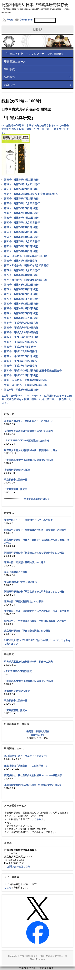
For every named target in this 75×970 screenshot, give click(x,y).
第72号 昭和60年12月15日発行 (22, 270)
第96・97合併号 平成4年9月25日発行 (25, 380)
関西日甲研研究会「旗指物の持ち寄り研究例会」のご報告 (34, 552)
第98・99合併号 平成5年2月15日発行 (25, 384)
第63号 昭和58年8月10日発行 (21, 236)
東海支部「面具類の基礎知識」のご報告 (25, 562)
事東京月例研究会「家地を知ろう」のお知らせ (28, 421)
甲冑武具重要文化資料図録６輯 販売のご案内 (28, 661)
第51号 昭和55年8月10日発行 (21, 179)
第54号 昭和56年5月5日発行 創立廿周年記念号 (31, 193)
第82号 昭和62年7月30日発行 (21, 313)
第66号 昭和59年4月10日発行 (21, 251)
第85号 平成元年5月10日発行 (21, 327)
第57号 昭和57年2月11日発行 (21, 208)
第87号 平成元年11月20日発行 (22, 337)
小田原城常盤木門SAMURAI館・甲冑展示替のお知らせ (32, 785)
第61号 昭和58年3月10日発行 (21, 227)
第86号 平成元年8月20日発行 (21, 332)
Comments (26, 19)
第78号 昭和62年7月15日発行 (21, 294)
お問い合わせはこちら (18, 866)
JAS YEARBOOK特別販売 (18, 671)
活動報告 (9, 77)
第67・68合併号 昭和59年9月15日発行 (26, 256)
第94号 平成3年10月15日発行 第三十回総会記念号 (33, 370)
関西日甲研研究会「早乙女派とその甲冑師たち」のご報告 (34, 591)
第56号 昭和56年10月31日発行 (22, 203)
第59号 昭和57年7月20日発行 (21, 217)
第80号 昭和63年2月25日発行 (21, 303)
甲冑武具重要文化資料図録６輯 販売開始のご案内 (30, 450)
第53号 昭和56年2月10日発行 (21, 189)
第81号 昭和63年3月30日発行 (21, 308)
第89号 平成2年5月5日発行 (20, 346)
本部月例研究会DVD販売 (17, 469)
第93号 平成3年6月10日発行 (20, 365)
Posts (10, 19)
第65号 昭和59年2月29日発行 (21, 246)
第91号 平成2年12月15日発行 (21, 356)
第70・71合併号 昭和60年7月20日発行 (26, 265)
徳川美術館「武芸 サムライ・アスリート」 (27, 755)
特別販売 (9, 69)
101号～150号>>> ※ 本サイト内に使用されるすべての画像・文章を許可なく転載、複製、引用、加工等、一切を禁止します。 (37, 399)
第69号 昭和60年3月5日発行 (20, 260)
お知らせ (9, 84)
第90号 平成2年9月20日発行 (20, 351)
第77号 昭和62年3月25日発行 (21, 289)
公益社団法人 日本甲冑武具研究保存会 (35, 5)
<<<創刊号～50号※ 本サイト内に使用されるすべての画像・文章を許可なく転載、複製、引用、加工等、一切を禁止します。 (36, 129)
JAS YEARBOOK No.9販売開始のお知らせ (26, 440)
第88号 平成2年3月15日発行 (20, 341)
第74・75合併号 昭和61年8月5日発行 (25, 279)
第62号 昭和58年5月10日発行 (21, 232)
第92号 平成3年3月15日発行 (20, 361)
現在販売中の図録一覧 (15, 479)
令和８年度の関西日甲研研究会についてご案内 (28, 430)
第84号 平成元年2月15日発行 (21, 322)
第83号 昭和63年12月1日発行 (21, 317)
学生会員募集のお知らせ (36, 499)
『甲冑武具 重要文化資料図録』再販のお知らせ (28, 460)
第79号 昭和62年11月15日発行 (22, 299)
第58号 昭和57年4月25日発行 (21, 212)
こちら (37, 819)
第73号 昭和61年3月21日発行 (21, 275)
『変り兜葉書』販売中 (15, 489)
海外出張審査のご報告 (15, 572)
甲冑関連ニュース (15, 61)
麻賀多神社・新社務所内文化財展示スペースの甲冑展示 (33, 775)
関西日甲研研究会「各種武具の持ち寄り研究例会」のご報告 (35, 530)
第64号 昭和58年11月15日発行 (22, 241)
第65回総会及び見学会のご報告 (20, 582)
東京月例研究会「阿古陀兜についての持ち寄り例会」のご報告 (36, 611)
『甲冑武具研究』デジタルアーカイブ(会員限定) (33, 53)
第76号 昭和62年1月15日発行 (21, 284)
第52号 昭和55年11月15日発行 (22, 184)
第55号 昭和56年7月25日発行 (21, 198)
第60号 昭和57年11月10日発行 (22, 222)
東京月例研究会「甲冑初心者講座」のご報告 (27, 630)
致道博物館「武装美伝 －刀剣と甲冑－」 (26, 765)
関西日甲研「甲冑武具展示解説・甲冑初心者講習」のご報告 (35, 621)
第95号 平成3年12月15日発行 (21, 375)
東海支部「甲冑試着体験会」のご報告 (23, 601)
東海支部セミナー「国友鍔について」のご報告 (28, 520)
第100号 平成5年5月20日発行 (21, 389)
